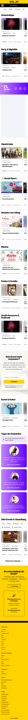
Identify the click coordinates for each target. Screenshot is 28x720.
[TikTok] (25, 88)
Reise (2, 661)
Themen (3, 649)
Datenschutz (4, 688)
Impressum (3, 682)
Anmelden (14, 381)
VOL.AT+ (3, 631)
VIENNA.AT (4, 708)
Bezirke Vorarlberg (5, 665)
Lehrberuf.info (4, 706)
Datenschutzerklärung (10, 386)
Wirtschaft (3, 639)
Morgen (10, 9)
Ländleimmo (4, 698)
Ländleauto (3, 696)
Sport (2, 641)
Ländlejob (3, 700)
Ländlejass (3, 673)
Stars (2, 645)
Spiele (2, 671)
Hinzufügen (15, 586)
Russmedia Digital (5, 712)
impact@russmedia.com (14, 610)
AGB (2, 684)
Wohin (2, 663)
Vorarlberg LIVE (5, 633)
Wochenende (17, 9)
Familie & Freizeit (17, 527)
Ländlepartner (4, 702)
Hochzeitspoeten (5, 704)
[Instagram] (20, 88)
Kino (2, 657)
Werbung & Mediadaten (6, 680)
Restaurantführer (5, 659)
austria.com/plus (5, 710)
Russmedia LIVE (5, 714)
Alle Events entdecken (13, 561)
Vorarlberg (3, 629)
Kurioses (3, 647)
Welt (2, 635)
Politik (2, 637)
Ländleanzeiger (5, 694)
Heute (5, 9)
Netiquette (3, 686)
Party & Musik (7, 527)
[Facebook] (15, 88)
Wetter (2, 655)
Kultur (2, 643)
